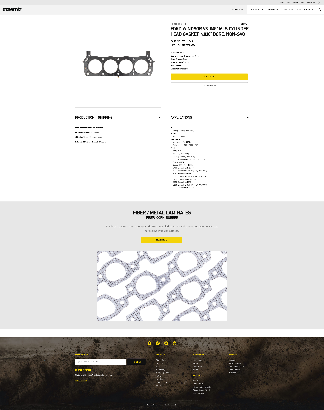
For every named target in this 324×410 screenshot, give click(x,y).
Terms (158, 385)
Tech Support (234, 370)
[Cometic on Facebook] (149, 343)
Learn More (161, 240)
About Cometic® (162, 360)
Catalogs (159, 363)
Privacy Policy (161, 382)
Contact (295, 2)
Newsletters (160, 379)
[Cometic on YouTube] (174, 343)
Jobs (302, 2)
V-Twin (195, 370)
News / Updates (162, 373)
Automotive (197, 360)
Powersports (197, 366)
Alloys (195, 381)
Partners (159, 376)
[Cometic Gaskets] (11, 8)
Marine (195, 363)
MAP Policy (160, 370)
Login (282, 2)
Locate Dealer (311, 2)
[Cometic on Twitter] (166, 343)
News (288, 2)
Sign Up (137, 362)
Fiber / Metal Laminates (202, 387)
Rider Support (235, 363)
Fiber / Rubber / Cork (201, 390)
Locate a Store (81, 381)
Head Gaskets (198, 393)
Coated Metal (198, 384)
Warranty (232, 373)
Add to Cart (209, 76)
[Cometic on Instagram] (158, 343)
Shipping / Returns (236, 366)
